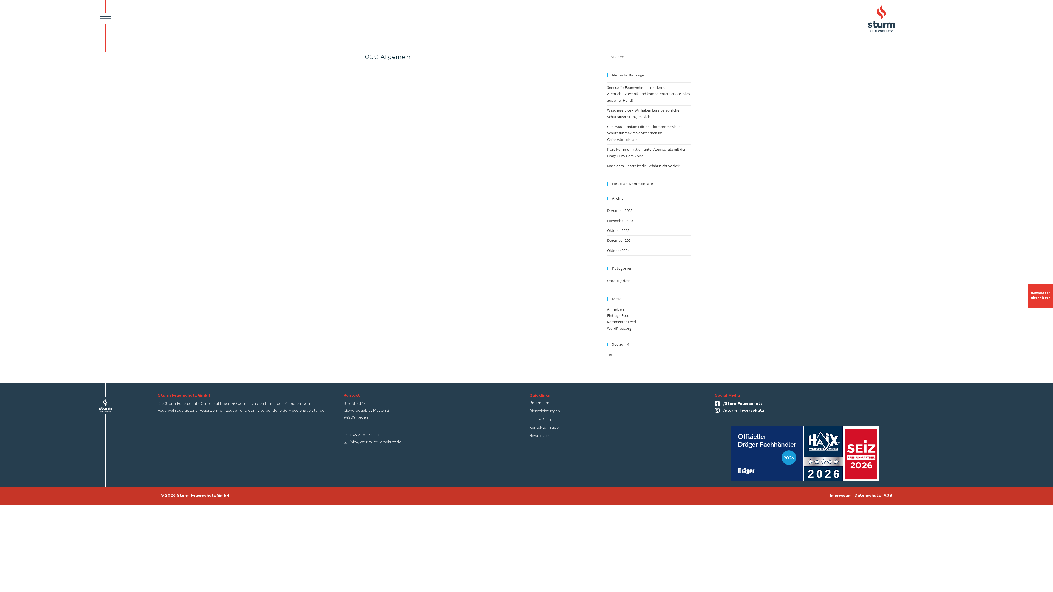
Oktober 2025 (618, 230)
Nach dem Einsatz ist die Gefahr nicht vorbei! (643, 165)
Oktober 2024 (618, 250)
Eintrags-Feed (618, 315)
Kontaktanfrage (544, 428)
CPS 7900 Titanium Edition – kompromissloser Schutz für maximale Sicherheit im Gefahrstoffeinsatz (644, 133)
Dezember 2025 (619, 210)
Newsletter (539, 436)
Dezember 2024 (619, 240)
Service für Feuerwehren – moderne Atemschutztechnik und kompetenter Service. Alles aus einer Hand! (648, 94)
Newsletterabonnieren (1041, 296)
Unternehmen (541, 403)
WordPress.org (619, 328)
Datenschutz (867, 496)
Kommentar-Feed (621, 321)
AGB (888, 496)
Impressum (841, 496)
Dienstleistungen (544, 411)
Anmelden (615, 309)
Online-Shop (541, 419)
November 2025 (620, 220)
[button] (105, 18)
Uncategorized (619, 280)
